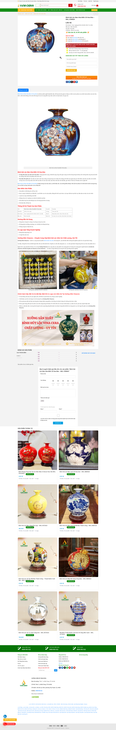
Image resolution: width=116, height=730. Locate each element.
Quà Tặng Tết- (25, 714)
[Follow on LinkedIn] (72, 668)
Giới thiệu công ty (21, 657)
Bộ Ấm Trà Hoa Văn (67, 707)
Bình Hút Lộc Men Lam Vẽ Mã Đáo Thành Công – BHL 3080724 (78, 525)
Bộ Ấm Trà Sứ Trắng (93, 707)
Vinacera (85, 704)
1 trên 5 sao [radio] (53, 384)
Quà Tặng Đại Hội (63, 712)
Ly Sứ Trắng (20, 707)
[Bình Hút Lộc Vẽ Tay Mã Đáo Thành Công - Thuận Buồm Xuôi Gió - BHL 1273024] (37, 557)
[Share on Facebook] (67, 82)
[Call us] (67, 668)
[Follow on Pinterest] (69, 668)
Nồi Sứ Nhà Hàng (69, 710)
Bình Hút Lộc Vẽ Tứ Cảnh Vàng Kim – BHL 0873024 (34, 632)
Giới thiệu (80, 1)
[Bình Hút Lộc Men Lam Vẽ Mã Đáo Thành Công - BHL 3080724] (78, 504)
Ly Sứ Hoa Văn (31, 707)
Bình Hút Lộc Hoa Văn (40, 13)
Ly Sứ (30, 704)
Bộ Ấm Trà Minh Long (85, 707)
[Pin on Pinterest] (74, 82)
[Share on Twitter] (69, 82)
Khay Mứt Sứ (24, 712)
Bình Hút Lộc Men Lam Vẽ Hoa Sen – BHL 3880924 (75, 471)
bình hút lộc (74, 37)
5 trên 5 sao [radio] (73, 384)
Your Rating (43, 380)
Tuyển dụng (95, 1)
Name (42, 409)
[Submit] (70, 5)
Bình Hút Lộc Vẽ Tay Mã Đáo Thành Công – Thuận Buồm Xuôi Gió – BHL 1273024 (37, 579)
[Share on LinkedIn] (77, 82)
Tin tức (85, 1)
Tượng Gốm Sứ (80, 710)
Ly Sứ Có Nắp (25, 707)
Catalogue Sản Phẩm (69, 10)
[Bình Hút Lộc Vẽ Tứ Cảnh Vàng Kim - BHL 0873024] (37, 611)
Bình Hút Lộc (28, 13)
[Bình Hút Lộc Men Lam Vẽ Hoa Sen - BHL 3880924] (78, 450)
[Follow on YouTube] (74, 668)
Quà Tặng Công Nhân (80, 712)
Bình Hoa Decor (63, 710)
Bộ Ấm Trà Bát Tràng (55, 707)
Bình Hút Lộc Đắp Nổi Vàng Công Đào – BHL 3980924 (75, 578)
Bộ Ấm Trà (34, 704)
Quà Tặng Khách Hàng (88, 712)
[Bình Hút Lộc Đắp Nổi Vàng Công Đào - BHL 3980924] (78, 557)
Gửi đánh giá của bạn (88, 353)
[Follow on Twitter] (62, 668)
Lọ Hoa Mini (57, 710)
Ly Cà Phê (41, 707)
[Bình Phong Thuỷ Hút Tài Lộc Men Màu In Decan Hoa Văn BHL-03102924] (37, 450)
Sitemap (60, 663)
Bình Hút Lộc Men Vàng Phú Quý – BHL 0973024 (33, 525)
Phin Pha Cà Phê (47, 707)
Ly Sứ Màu (37, 707)
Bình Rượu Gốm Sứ (87, 710)
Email (60, 409)
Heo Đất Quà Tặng (30, 712)
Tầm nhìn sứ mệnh (22, 659)
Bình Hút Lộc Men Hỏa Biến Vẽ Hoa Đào (27, 94)
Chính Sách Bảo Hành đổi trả (24, 667)
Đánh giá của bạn (45, 387)
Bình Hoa (52, 710)
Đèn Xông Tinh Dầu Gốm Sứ (54, 712)
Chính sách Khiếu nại (42, 661)
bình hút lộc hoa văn (49, 240)
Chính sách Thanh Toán (43, 665)
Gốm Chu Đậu (70, 704)
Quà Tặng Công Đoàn (71, 712)
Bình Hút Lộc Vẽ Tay (30, 710)
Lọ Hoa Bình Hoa (50, 704)
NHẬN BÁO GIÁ (30, 474)
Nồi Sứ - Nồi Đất (57, 704)
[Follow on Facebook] (60, 668)
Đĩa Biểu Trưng (45, 712)
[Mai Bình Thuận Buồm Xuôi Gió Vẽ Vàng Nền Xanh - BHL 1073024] (78, 611)
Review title (43, 373)
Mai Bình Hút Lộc (47, 710)
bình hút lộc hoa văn (77, 41)
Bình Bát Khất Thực (38, 712)
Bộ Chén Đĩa (38, 704)
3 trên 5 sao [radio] (63, 384)
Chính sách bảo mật (42, 663)
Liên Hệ (90, 1)
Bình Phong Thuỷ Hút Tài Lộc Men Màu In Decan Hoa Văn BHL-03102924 (37, 472)
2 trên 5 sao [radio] (58, 384)
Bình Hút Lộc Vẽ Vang (39, 710)
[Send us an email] (65, 668)
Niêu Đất (75, 710)
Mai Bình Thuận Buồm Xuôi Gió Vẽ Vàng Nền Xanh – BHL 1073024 (76, 633)
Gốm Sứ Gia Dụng (64, 704)
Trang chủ (21, 13)
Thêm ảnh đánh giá (45, 397)
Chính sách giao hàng (43, 659)
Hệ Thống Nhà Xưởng (41, 10)
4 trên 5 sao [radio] (68, 384)
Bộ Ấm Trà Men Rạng (76, 707)
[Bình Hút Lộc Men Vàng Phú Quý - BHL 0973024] (37, 504)
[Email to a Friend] (72, 82)
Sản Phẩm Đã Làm (80, 10)
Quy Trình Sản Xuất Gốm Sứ (55, 10)
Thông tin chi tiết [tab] (23, 90)
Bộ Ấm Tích (61, 707)
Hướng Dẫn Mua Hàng (43, 657)
